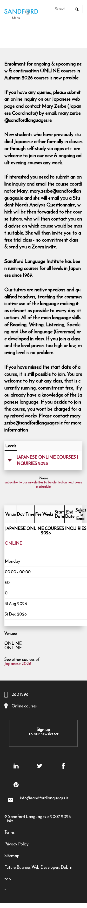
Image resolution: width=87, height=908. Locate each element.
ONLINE (13, 543)
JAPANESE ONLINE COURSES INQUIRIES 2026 (47, 460)
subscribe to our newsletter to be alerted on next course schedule (43, 484)
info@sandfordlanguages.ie (44, 798)
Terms (9, 832)
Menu (16, 17)
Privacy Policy (16, 844)
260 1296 (20, 694)
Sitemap (12, 856)
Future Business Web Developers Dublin (38, 867)
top (7, 879)
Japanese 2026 (17, 664)
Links (8, 821)
